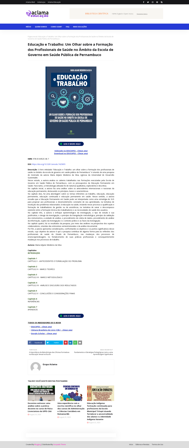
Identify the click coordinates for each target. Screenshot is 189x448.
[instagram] (152, 2)
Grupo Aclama (50, 364)
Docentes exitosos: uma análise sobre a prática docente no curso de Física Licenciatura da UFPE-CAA (40, 407)
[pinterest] (157, 2)
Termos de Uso (157, 444)
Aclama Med (30, 2)
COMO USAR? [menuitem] (56, 27)
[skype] (161, 2)
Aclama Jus (41, 2)
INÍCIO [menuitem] (28, 27)
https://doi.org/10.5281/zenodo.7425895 (48, 164)
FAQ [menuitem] (67, 27)
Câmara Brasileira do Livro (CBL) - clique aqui (51, 330)
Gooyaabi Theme (59, 444)
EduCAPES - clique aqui (41, 326)
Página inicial (32, 37)
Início (131, 444)
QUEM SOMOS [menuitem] (41, 27)
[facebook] (143, 2)
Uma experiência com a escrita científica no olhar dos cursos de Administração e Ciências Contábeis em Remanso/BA (70, 408)
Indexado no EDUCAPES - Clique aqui (71, 151)
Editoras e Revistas (142, 444)
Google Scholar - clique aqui (44, 333)
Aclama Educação (54, 2)
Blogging (37, 444)
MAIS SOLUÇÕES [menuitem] (80, 27)
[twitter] (148, 2)
